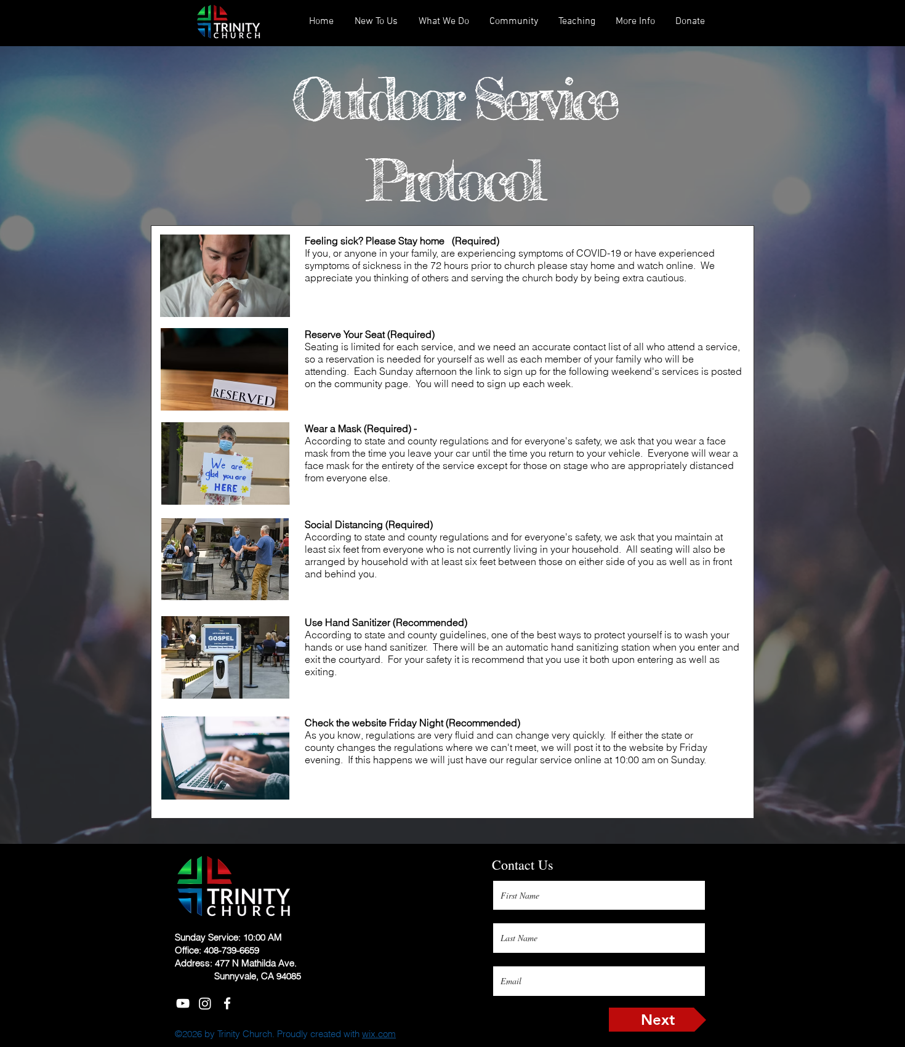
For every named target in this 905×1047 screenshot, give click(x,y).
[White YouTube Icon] (183, 1003)
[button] (576, 21)
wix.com (379, 1034)
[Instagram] (205, 1003)
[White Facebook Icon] (227, 1003)
